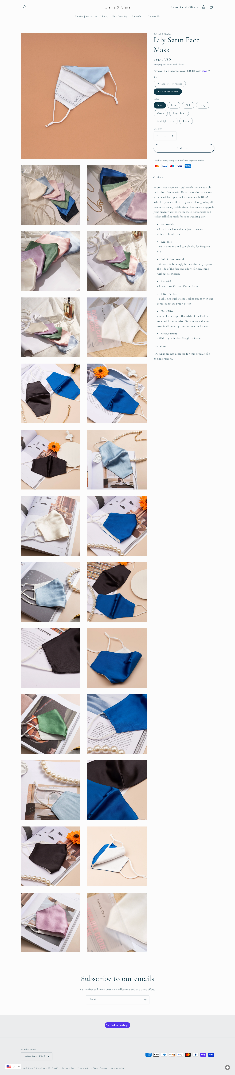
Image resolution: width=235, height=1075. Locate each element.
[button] (24, 7)
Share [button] (160, 176)
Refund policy (68, 1068)
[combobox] (13, 1066)
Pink (188, 105)
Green (160, 113)
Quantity (158, 128)
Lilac (174, 105)
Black (186, 121)
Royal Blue (179, 113)
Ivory (203, 105)
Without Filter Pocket (169, 83)
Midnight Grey (167, 121)
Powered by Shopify (50, 1068)
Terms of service (100, 1068)
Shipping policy (117, 1068)
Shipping (158, 64)
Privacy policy (84, 1068)
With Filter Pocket (167, 91)
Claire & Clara (34, 1068)
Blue (159, 105)
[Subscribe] (145, 999)
